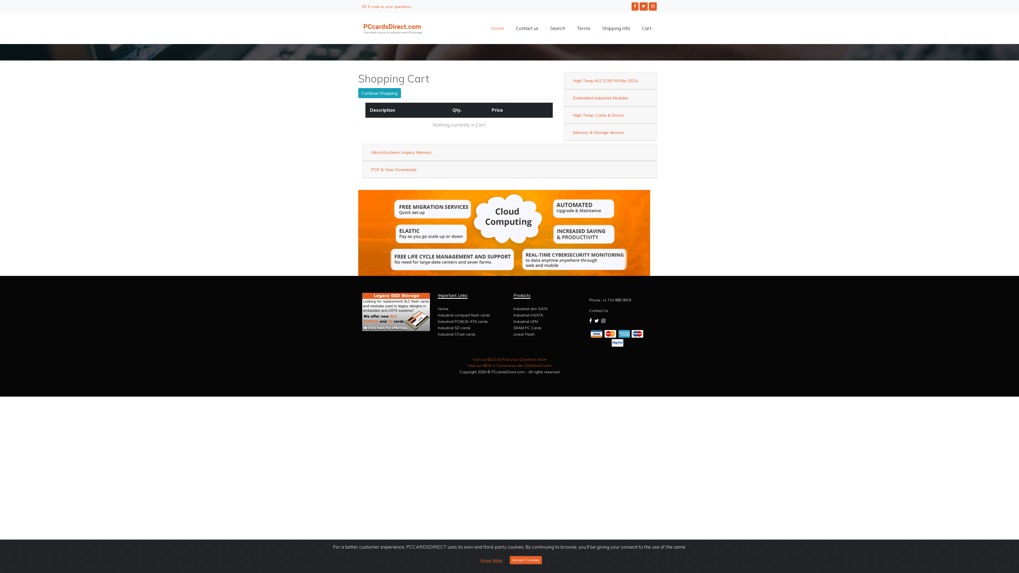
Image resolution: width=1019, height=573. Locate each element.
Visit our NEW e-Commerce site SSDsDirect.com (509, 365)
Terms (583, 28)
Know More (492, 560)
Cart (646, 28)
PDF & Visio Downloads (394, 169)
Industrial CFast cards (457, 334)
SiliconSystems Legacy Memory (401, 152)
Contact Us (598, 310)
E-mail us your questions (389, 6)
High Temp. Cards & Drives (598, 115)
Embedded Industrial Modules (600, 98)
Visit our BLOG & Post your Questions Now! (509, 359)
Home (497, 28)
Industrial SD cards (454, 327)
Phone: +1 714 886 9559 (610, 300)
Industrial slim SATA (530, 308)
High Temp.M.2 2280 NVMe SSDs (605, 80)
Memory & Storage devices (598, 132)
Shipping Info (616, 28)
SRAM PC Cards (527, 327)
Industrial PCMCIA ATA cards (463, 321)
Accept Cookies (525, 560)
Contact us (527, 28)
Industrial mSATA (528, 315)
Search (557, 28)
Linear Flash (523, 334)
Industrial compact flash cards (464, 315)
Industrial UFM (525, 321)
